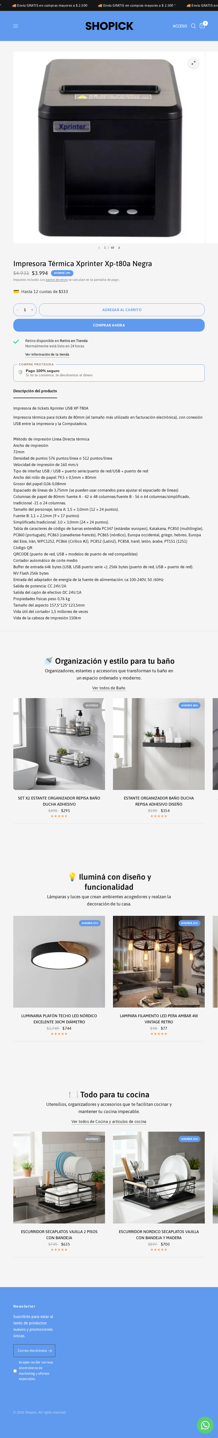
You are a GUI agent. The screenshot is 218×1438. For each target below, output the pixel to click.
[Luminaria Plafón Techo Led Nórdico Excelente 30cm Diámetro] (59, 962)
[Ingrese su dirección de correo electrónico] (50, 1350)
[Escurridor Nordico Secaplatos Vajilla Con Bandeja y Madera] (159, 1177)
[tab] (35, 392)
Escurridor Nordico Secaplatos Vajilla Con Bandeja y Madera (159, 1234)
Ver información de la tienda (47, 354)
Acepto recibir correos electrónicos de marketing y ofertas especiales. (36, 1370)
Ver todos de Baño (108, 688)
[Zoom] (193, 63)
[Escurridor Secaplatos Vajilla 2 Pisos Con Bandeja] (59, 1177)
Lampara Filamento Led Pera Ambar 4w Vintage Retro (159, 1018)
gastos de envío (57, 280)
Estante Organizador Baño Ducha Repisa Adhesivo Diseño (159, 801)
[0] (201, 26)
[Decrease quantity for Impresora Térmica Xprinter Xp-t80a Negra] (18, 310)
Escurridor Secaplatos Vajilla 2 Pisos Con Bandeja (59, 1234)
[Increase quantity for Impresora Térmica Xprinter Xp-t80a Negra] (32, 310)
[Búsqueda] (193, 26)
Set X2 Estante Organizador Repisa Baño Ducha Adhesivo (59, 801)
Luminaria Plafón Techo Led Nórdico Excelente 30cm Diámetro (59, 1018)
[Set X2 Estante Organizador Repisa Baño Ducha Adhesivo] (59, 744)
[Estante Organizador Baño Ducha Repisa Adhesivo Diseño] (159, 744)
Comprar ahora (109, 325)
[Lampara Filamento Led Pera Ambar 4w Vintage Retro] (159, 962)
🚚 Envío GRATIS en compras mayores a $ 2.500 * (103, 5)
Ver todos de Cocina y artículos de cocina (109, 1121)
